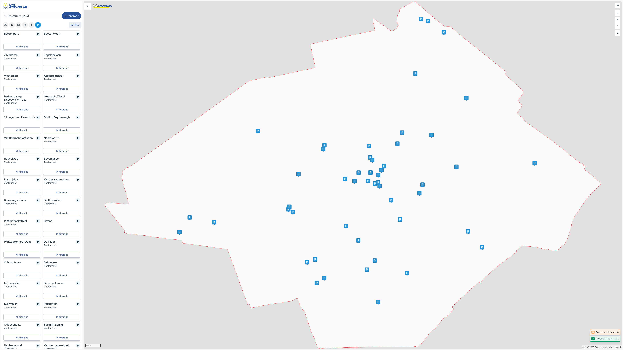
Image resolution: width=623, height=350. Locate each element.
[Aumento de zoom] (617, 20)
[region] (353, 175)
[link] (605, 332)
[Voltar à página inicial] (16, 6)
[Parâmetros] (617, 13)
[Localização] (617, 33)
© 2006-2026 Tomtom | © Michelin (597, 347)
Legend (617, 347)
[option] (5, 25)
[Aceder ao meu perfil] (617, 5)
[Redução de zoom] (617, 26)
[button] (258, 131)
